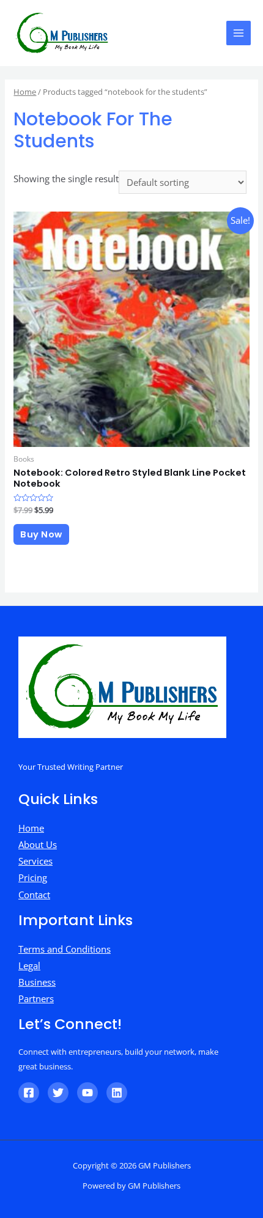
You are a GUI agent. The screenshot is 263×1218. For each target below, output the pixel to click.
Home (24, 91)
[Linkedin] (116, 1092)
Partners (36, 998)
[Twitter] (58, 1092)
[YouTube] (87, 1092)
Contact (34, 894)
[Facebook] (28, 1092)
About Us (37, 844)
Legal (29, 965)
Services (35, 861)
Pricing (32, 877)
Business (37, 982)
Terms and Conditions (64, 949)
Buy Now (41, 534)
